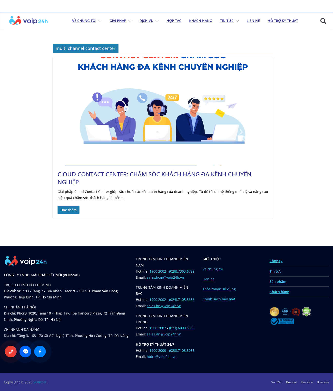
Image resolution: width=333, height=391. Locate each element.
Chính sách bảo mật (219, 299)
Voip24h (276, 382)
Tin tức (275, 271)
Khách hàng (279, 291)
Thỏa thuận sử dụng (219, 289)
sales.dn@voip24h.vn (164, 334)
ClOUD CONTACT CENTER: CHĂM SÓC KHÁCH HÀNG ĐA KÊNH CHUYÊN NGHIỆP (154, 178)
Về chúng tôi (84, 20)
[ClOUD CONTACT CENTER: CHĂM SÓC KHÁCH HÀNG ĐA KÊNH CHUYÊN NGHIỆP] (163, 111)
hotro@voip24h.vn (161, 356)
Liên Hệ (253, 20)
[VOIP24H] (28, 20)
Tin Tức (227, 20)
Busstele (307, 382)
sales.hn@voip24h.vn (164, 306)
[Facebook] (40, 351)
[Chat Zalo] (25, 351)
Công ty (276, 260)
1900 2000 (157, 350)
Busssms (323, 382)
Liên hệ (209, 279)
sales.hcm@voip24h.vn (165, 277)
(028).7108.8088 (182, 350)
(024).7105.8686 (182, 299)
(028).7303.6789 (182, 271)
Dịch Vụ (146, 20)
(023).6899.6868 (182, 328)
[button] (99, 21)
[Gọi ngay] (11, 351)
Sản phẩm (278, 281)
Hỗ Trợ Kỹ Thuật (283, 20)
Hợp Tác (173, 20)
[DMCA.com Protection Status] (306, 310)
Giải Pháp (117, 20)
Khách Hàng (200, 20)
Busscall (291, 382)
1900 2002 (157, 271)
